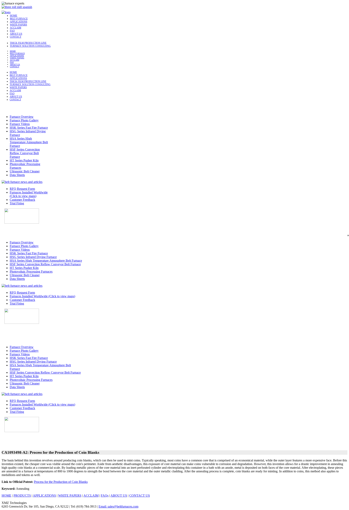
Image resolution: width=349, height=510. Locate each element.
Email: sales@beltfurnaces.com (118, 506)
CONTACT (15, 36)
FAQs (104, 495)
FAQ (12, 30)
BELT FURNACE (19, 18)
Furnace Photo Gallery (24, 120)
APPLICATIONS (18, 21)
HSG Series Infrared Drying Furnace (33, 257)
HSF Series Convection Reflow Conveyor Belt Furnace (25, 153)
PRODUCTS (22, 495)
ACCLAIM (15, 27)
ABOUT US (16, 33)
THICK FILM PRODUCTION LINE (28, 42)
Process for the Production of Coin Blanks (61, 481)
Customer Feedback (22, 199)
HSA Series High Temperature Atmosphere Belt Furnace (29, 142)
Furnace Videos (20, 124)
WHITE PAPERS (18, 24)
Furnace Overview (22, 116)
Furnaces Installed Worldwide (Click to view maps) (29, 194)
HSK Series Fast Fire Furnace (29, 127)
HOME (13, 15)
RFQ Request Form (22, 188)
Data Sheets (17, 175)
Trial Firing (17, 203)
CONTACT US (139, 495)
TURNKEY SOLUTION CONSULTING (30, 46)
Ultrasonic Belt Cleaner (25, 171)
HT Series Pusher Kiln (24, 160)
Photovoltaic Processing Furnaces (31, 271)
